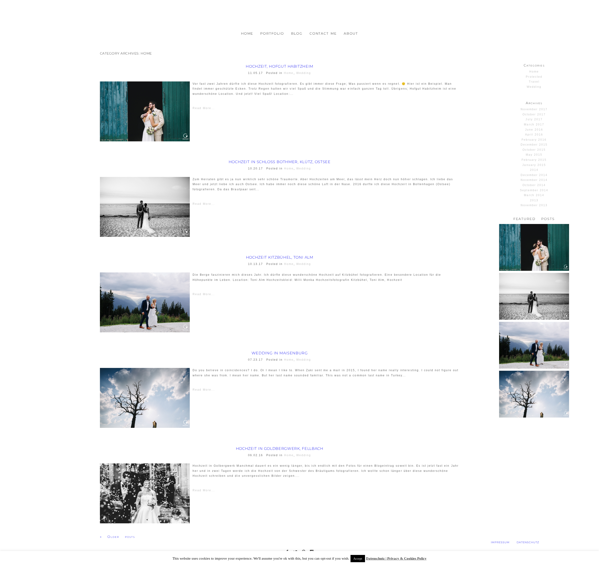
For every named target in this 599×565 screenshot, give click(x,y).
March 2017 (534, 124)
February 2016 (534, 139)
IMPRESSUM (500, 542)
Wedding (303, 73)
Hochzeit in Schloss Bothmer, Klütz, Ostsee (280, 162)
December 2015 (534, 144)
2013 (534, 200)
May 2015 (534, 154)
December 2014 (534, 175)
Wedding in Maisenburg (280, 353)
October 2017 (534, 114)
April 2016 (534, 134)
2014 (534, 170)
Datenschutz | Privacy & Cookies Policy (396, 558)
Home (288, 73)
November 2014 (534, 180)
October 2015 (534, 149)
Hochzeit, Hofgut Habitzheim (279, 66)
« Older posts (117, 537)
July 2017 (534, 119)
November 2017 (534, 109)
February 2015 (534, 159)
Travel (534, 81)
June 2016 (534, 129)
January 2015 (534, 165)
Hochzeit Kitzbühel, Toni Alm (279, 257)
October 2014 (534, 185)
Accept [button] (357, 558)
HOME (247, 33)
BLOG (297, 33)
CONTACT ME (323, 33)
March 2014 (534, 195)
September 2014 (534, 190)
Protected (534, 76)
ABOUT (351, 33)
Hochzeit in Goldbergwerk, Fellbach (279, 449)
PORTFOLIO (272, 33)
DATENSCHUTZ (528, 542)
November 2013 (534, 205)
